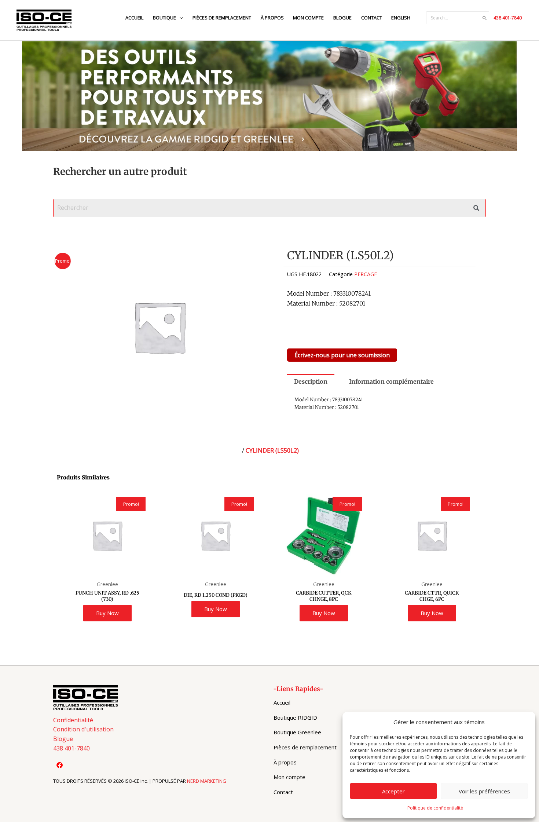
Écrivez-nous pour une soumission (342, 355)
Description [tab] (310, 381)
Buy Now (107, 613)
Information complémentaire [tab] (391, 381)
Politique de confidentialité (435, 808)
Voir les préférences (484, 791)
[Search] (484, 18)
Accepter (393, 791)
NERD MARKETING (206, 781)
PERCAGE (365, 274)
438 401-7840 (508, 18)
